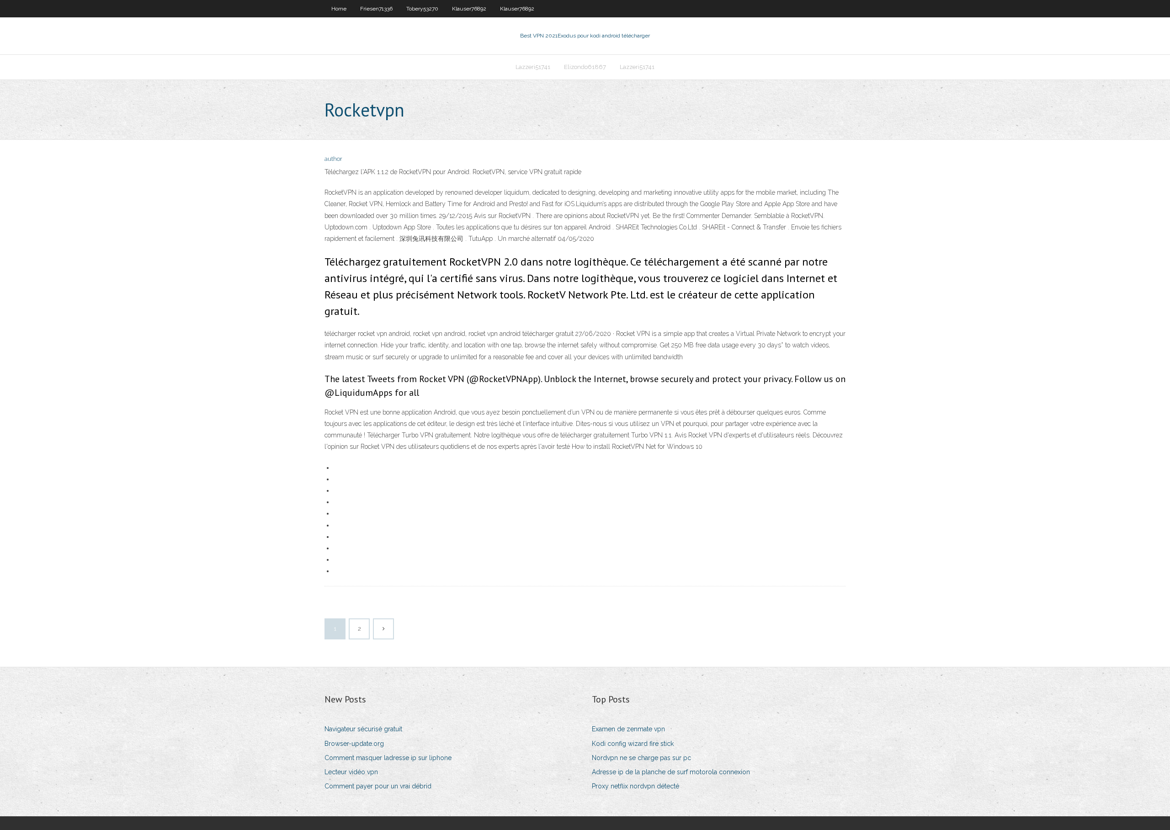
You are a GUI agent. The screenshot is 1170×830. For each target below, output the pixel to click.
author (333, 158)
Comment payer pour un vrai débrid (377, 786)
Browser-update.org (354, 743)
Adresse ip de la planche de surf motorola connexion (671, 772)
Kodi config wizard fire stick (633, 743)
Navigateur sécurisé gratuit (363, 729)
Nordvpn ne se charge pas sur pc (641, 757)
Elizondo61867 (585, 67)
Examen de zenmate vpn (628, 729)
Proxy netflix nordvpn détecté (635, 786)
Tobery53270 (422, 8)
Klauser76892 (469, 8)
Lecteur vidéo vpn (351, 772)
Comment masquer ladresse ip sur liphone (388, 757)
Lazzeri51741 (533, 67)
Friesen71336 (376, 8)
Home (338, 8)
